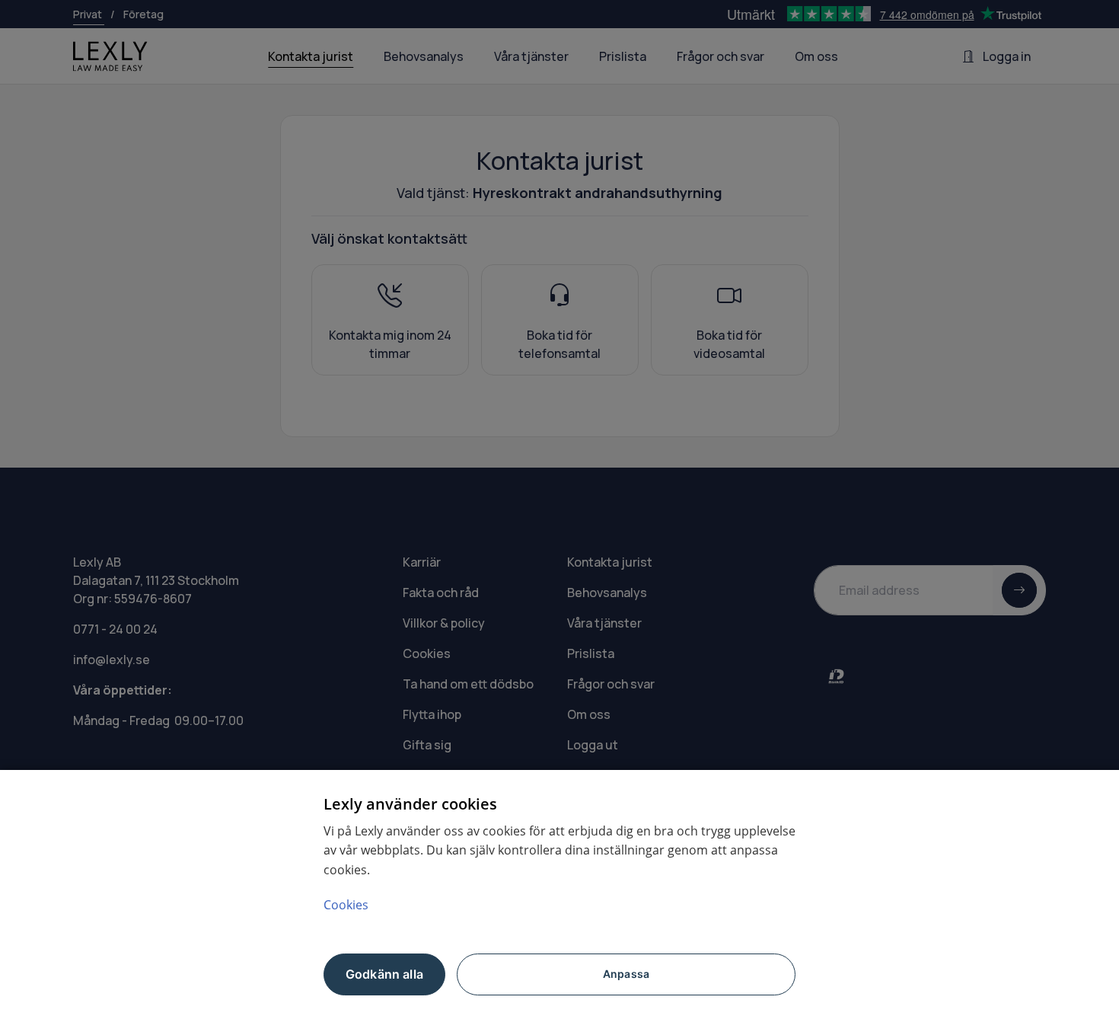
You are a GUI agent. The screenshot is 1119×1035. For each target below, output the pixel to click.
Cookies (346, 904)
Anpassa (626, 973)
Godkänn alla (384, 974)
